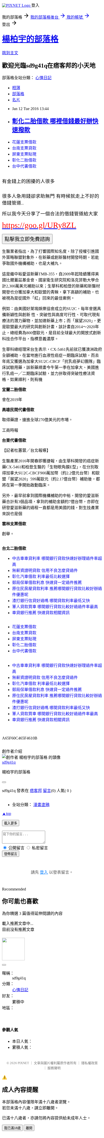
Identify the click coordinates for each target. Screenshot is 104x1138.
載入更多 (10, 823)
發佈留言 (10, 854)
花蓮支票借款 (24, 142)
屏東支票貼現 (24, 154)
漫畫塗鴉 (41, 805)
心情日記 (43, 78)
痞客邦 (36, 790)
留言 (47, 790)
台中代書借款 (24, 166)
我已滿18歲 (12, 1128)
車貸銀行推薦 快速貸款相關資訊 (41, 613)
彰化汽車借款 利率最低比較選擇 (41, 576)
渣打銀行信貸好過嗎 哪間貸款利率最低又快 (51, 601)
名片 (16, 100)
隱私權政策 (89, 1063)
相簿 (16, 88)
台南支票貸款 (24, 148)
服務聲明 (54, 1068)
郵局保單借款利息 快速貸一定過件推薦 (47, 582)
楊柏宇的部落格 (30, 38)
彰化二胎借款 (24, 160)
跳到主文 (10, 53)
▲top (6, 813)
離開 (29, 1128)
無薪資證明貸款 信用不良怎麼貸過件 (45, 570)
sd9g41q (9, 762)
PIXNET (23, 1063)
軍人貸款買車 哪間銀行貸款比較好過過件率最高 (55, 607)
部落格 (18, 94)
